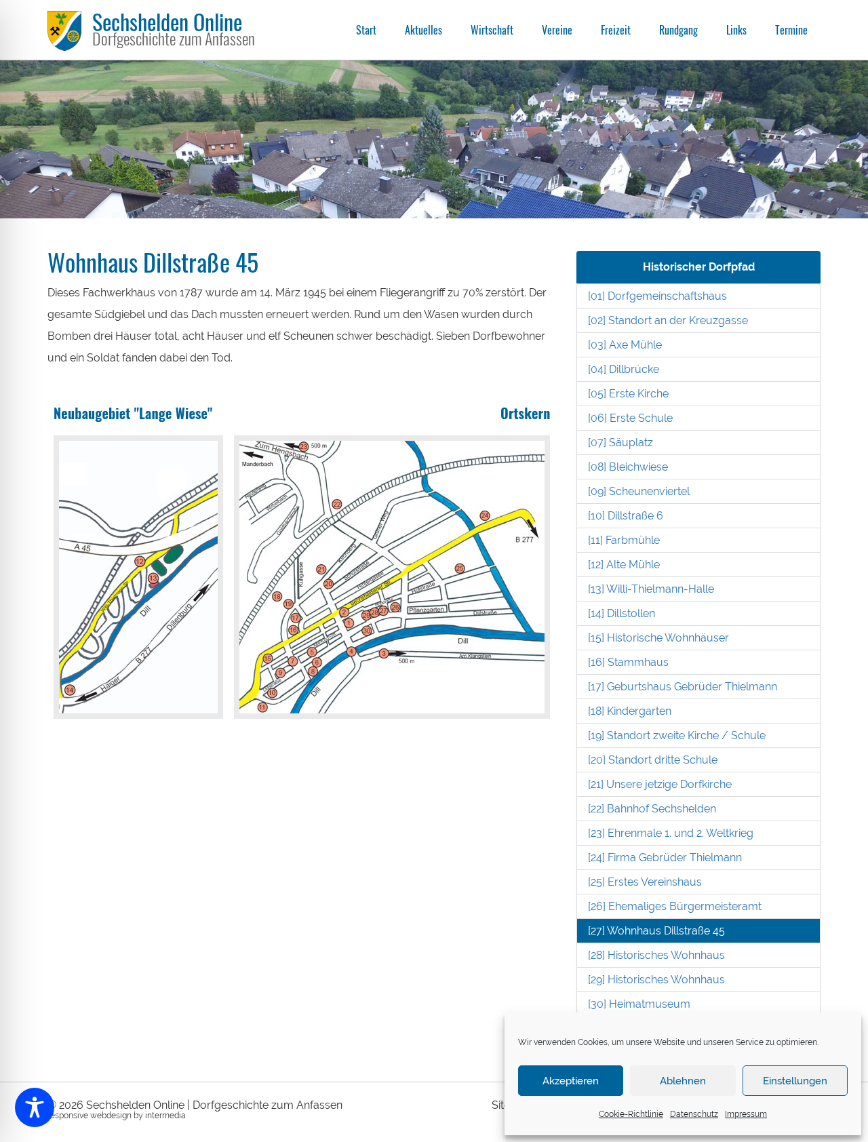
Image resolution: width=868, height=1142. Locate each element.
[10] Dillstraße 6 (625, 515)
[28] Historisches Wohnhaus (656, 955)
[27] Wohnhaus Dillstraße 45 (656, 930)
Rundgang (678, 30)
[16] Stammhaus (628, 662)
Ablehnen (683, 1081)
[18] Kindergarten (629, 711)
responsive (67, 1115)
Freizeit (616, 30)
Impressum (746, 1114)
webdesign (111, 1115)
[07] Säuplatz (620, 442)
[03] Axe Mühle (625, 344)
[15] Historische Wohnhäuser (658, 637)
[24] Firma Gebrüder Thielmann (665, 857)
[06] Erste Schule (630, 418)
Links (736, 30)
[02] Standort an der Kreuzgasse (668, 320)
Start (366, 30)
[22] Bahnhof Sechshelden (652, 808)
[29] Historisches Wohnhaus (656, 979)
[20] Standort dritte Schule (652, 759)
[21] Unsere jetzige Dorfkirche (660, 784)
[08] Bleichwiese (628, 466)
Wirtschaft (492, 30)
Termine (791, 30)
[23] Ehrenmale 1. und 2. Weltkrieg (670, 833)
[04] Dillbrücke (623, 369)
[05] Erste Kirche (628, 393)
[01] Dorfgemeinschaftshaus (657, 296)
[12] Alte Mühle (624, 564)
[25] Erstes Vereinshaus (645, 881)
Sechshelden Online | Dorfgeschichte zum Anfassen (214, 1105)
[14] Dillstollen (621, 613)
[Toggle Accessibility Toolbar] (35, 1107)
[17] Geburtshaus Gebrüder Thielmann (682, 686)
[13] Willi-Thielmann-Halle (651, 589)
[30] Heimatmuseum (639, 1004)
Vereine (557, 30)
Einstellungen (795, 1081)
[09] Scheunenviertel (639, 491)
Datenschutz (694, 1114)
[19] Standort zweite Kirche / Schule (677, 735)
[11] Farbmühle (624, 540)
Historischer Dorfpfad (699, 266)
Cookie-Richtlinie (631, 1114)
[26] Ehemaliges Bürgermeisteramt (675, 906)
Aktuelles (423, 30)
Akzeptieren (570, 1081)
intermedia (165, 1115)
